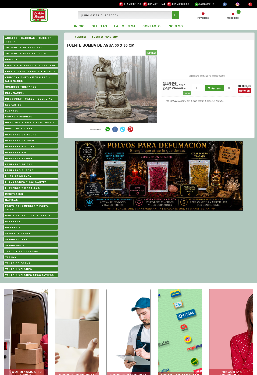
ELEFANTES (13, 104)
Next (250, 194)
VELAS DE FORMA (18, 263)
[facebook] (225, 4)
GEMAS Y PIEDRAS (18, 116)
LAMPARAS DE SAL (19, 164)
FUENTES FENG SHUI (105, 36)
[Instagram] (237, 4)
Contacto (151, 26)
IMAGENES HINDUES (20, 146)
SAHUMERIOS (15, 245)
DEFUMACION (15, 92)
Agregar (216, 88)
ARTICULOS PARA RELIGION (25, 53)
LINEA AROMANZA (18, 176)
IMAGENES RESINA (19, 158)
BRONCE (11, 59)
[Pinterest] (250, 4)
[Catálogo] (69, 36)
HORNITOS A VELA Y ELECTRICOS (30, 122)
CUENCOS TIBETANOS (21, 86)
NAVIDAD (11, 200)
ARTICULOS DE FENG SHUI (24, 47)
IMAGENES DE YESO (19, 140)
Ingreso (175, 26)
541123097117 (206, 4)
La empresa (125, 26)
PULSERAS (13, 221)
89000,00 (245, 86)
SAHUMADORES (16, 239)
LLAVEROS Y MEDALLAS (22, 188)
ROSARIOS (13, 227)
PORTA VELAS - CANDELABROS (28, 215)
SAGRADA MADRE (18, 233)
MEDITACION (14, 194)
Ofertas (99, 26)
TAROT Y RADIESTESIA (21, 251)
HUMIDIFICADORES (19, 128)
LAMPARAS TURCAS (19, 170)
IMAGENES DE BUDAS (21, 134)
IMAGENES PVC (16, 152)
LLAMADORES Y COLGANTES (26, 182)
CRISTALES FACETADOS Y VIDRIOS (30, 71)
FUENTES (12, 110)
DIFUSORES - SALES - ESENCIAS (29, 98)
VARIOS (10, 257)
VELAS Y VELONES (18, 269)
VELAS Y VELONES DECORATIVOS (29, 275)
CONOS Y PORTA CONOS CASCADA (30, 65)
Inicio (79, 26)
